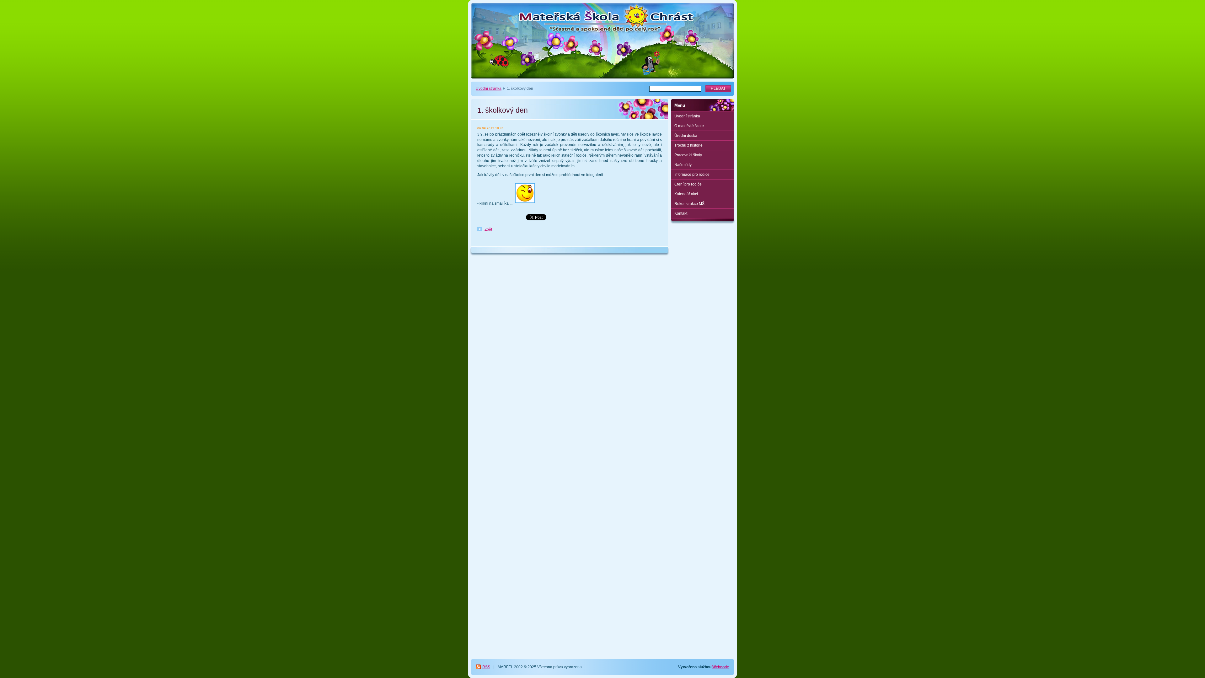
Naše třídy (683, 165)
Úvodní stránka (488, 88)
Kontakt (680, 213)
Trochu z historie (688, 145)
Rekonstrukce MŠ (689, 204)
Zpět (488, 229)
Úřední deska (685, 135)
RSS (486, 667)
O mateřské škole (689, 126)
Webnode (720, 667)
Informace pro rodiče (692, 174)
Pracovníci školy (688, 155)
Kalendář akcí (686, 194)
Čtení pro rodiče (688, 184)
